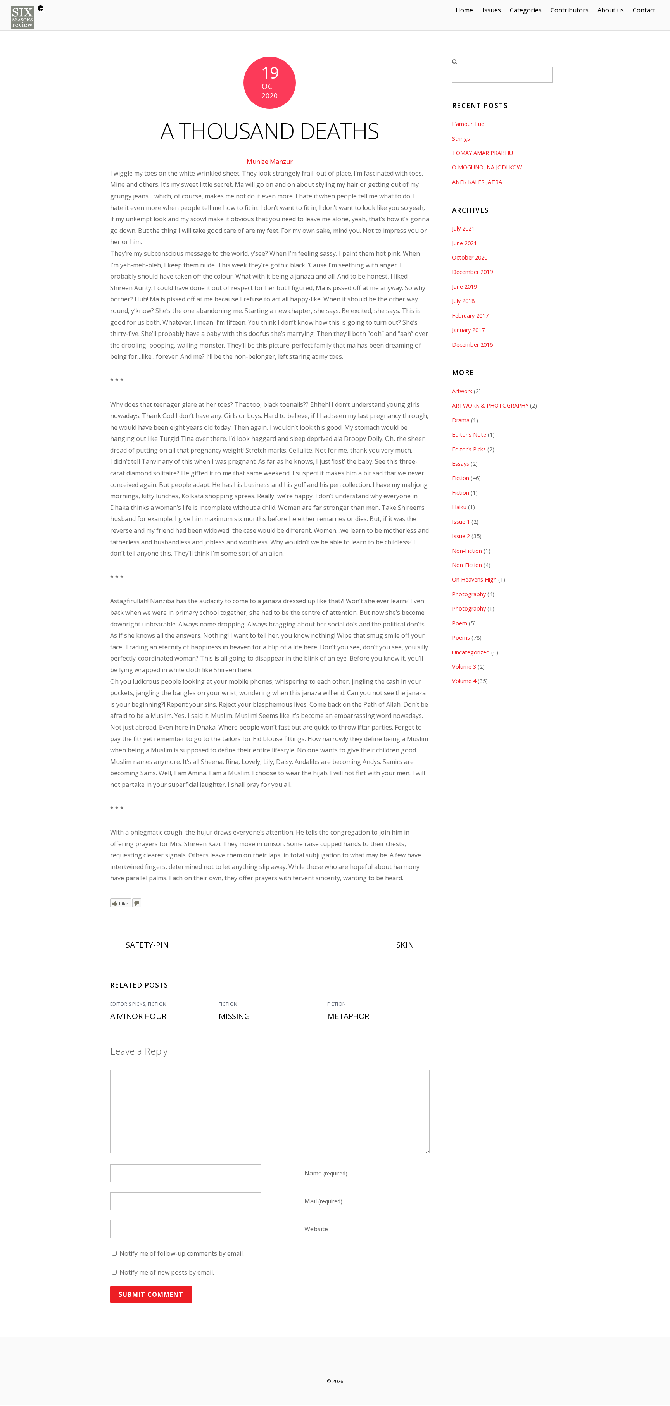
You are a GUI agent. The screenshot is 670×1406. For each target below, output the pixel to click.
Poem (459, 623)
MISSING (234, 1015)
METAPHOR (348, 1015)
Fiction (157, 1004)
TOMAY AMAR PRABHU (482, 153)
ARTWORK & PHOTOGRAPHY (490, 405)
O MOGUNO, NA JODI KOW (487, 167)
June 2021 (464, 243)
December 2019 (472, 271)
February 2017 (470, 315)
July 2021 (463, 228)
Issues (491, 10)
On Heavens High (474, 579)
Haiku (459, 507)
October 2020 (469, 257)
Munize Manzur (270, 161)
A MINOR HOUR (138, 1015)
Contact (644, 10)
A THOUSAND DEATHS (270, 130)
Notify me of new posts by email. (166, 1272)
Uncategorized (471, 652)
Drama (461, 420)
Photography (469, 594)
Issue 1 (461, 521)
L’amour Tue (468, 123)
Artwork (462, 391)
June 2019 (464, 286)
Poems (461, 637)
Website (316, 1229)
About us (610, 10)
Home (464, 10)
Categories (526, 10)
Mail (323, 1201)
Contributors (570, 10)
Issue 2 (461, 536)
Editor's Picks (127, 1004)
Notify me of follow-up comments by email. (181, 1253)
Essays (460, 463)
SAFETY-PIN (147, 944)
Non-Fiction (467, 550)
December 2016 (472, 344)
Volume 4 (464, 681)
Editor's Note (469, 434)
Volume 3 (464, 666)
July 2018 (463, 301)
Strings (461, 138)
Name (325, 1173)
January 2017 (468, 330)
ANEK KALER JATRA (477, 182)
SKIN (405, 944)
